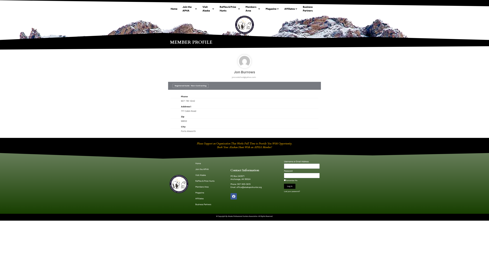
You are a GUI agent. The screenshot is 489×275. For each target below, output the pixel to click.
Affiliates (289, 8)
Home (174, 8)
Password (288, 171)
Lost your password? (292, 191)
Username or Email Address (296, 162)
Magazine (271, 8)
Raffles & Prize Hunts (228, 8)
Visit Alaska (206, 8)
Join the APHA (187, 8)
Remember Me (291, 180)
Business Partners (308, 8)
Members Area (251, 8)
